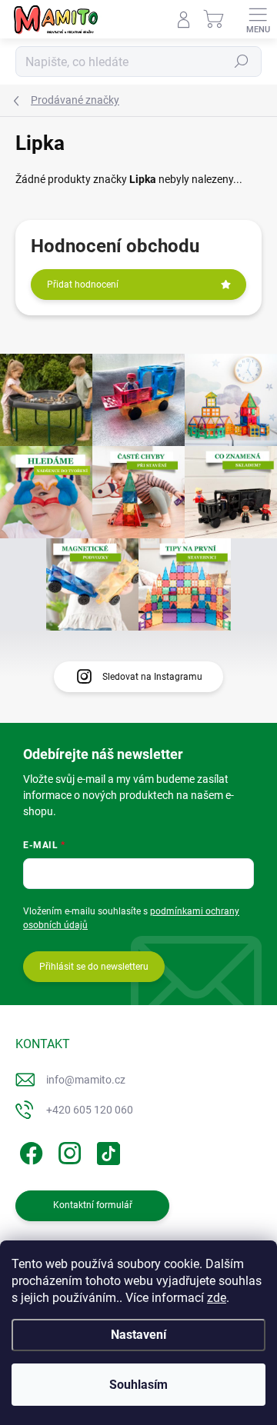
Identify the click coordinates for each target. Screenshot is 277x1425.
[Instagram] (67, 1150)
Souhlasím (138, 1384)
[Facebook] (28, 1150)
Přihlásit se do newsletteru (94, 966)
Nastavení (138, 1334)
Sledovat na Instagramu (152, 676)
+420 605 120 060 (89, 1110)
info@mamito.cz (85, 1080)
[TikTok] (105, 1150)
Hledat (241, 61)
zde (216, 1297)
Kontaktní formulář (92, 1205)
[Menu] (258, 19)
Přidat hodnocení (82, 284)
